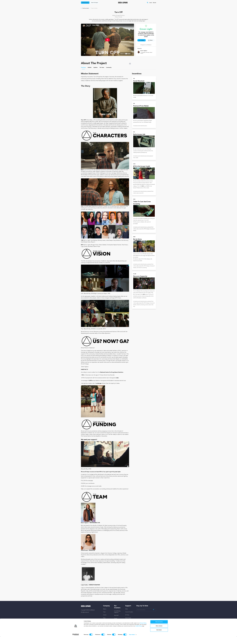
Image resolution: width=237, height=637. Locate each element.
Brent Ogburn (143, 50)
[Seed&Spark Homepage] (123, 2)
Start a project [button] (94, 2)
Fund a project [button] (85, 2)
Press (104, 617)
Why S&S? (116, 615)
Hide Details (159, 629)
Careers (104, 614)
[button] (147, 2)
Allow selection (159, 625)
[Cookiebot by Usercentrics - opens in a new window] (75, 635)
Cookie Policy (138, 626)
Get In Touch (128, 617)
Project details (94, 8)
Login (150, 2)
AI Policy (127, 614)
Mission (104, 609)
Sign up (154, 2)
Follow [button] (142, 40)
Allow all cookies (159, 621)
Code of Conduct (129, 612)
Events (115, 618)
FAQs (126, 609)
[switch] (103, 635)
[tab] (83, 67)
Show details (132, 634)
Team (104, 612)
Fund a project (85, 8)
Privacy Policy (143, 623)
